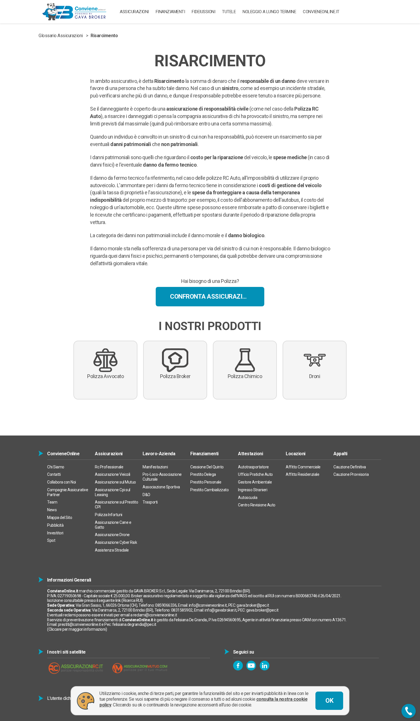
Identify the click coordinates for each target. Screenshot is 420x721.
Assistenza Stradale (112, 550)
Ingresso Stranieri (252, 490)
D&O (146, 494)
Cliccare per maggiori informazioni (77, 629)
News (52, 510)
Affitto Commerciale (303, 467)
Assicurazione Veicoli (112, 474)
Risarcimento (104, 35)
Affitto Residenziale (302, 474)
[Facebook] (238, 665)
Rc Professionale (109, 467)
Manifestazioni (155, 467)
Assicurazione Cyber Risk (116, 542)
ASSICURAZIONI (134, 11)
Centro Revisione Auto (256, 505)
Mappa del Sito (59, 517)
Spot (51, 540)
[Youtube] (251, 665)
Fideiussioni (203, 11)
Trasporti (150, 502)
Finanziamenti (170, 11)
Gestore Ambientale (255, 482)
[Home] (74, 11)
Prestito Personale (205, 482)
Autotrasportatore (253, 467)
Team (52, 502)
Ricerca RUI (132, 600)
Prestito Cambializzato (209, 490)
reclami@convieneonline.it (155, 615)
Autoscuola (247, 497)
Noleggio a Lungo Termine (269, 11)
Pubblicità (55, 525)
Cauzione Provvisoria (351, 474)
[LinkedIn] (264, 665)
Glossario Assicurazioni (61, 35)
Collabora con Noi (61, 482)
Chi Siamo (55, 467)
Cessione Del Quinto (207, 467)
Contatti (54, 474)
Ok (329, 700)
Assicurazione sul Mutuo (115, 482)
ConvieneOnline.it (321, 11)
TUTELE (229, 11)
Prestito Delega (203, 474)
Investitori (55, 533)
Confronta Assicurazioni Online (217, 296)
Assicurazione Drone (112, 534)
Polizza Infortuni (108, 514)
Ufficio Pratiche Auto (255, 474)
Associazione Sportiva (161, 487)
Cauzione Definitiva (349, 467)
